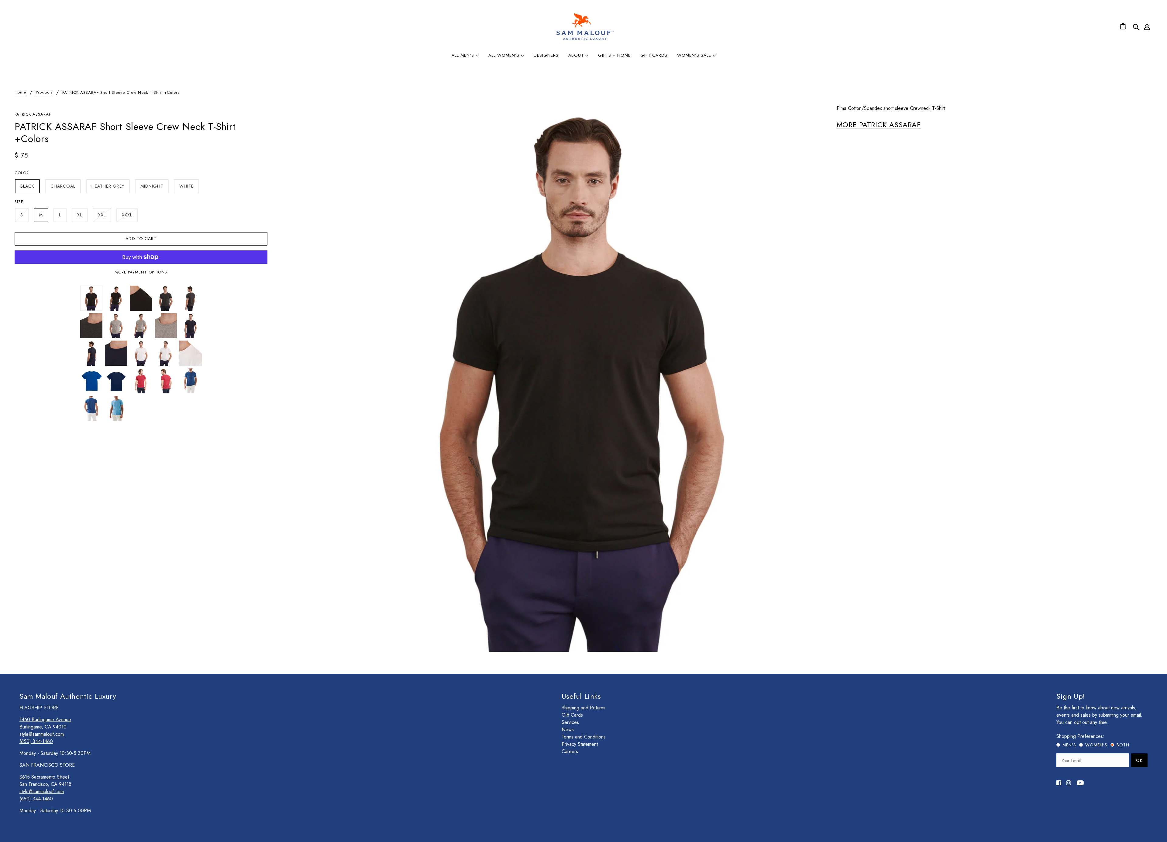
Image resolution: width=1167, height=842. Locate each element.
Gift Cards (572, 714)
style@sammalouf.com (41, 734)
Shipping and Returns (583, 707)
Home (20, 92)
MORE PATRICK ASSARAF (879, 124)
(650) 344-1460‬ (36, 741)
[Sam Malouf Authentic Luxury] (585, 39)
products (44, 92)
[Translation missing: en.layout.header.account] (1146, 27)
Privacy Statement (580, 744)
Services (570, 722)
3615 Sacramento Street (44, 776)
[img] (1136, 27)
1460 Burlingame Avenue (45, 719)
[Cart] (1124, 26)
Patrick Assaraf (33, 114)
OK (1139, 760)
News (568, 729)
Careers (570, 751)
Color (22, 173)
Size (19, 202)
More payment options (141, 272)
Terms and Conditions (584, 736)
